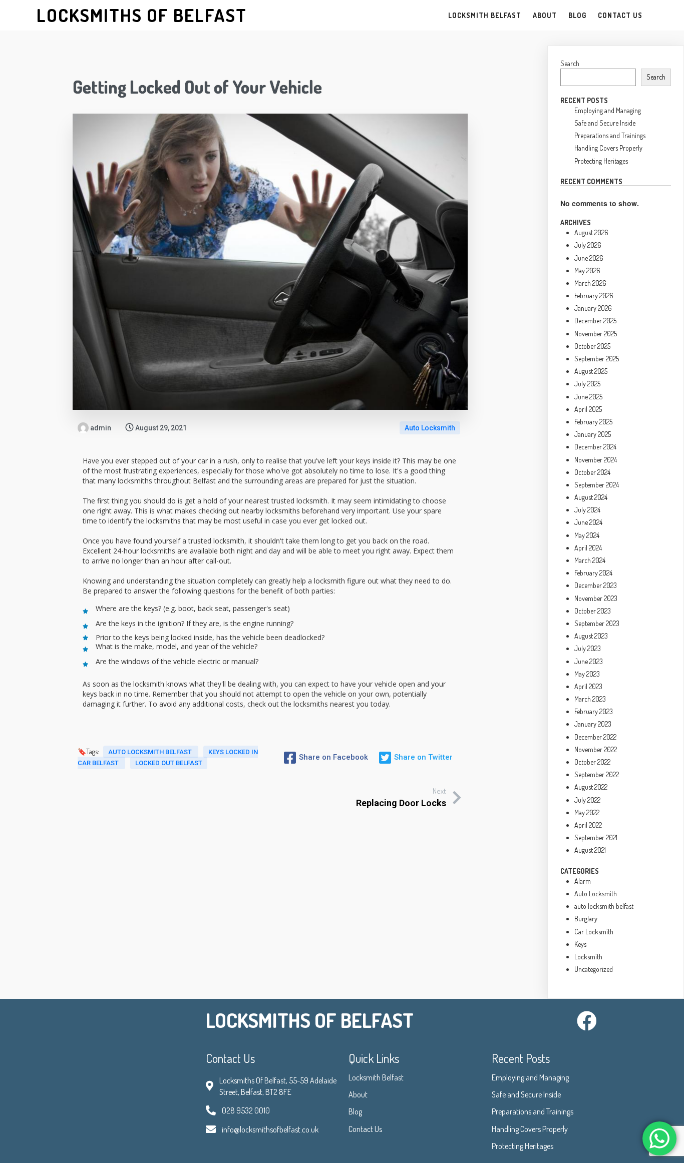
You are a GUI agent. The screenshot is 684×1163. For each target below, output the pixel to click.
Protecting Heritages (601, 161)
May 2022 (586, 812)
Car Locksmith (593, 931)
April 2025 (588, 409)
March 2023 (590, 699)
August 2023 (591, 636)
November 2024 (595, 459)
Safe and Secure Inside (604, 123)
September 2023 (596, 623)
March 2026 (590, 283)
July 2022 (587, 800)
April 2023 (588, 686)
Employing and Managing (607, 110)
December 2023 (595, 585)
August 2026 (591, 232)
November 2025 (595, 333)
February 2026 (593, 295)
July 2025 (587, 383)
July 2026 (587, 245)
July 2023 (587, 648)
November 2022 (595, 749)
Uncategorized (593, 969)
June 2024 (588, 522)
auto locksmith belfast (150, 752)
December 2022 (595, 737)
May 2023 (587, 674)
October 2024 (592, 472)
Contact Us (365, 1129)
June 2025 (588, 396)
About (358, 1094)
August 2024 (590, 497)
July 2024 (587, 509)
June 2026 (588, 258)
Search (569, 63)
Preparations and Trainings (609, 135)
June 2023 (588, 661)
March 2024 (589, 560)
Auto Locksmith (430, 428)
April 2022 (588, 825)
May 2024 (586, 535)
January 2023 (592, 724)
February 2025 (593, 421)
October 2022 (592, 762)
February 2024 (593, 572)
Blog (355, 1111)
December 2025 (595, 320)
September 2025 (596, 358)
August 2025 (590, 371)
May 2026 (587, 270)
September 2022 (596, 774)
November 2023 (595, 598)
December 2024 (595, 446)
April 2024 (588, 547)
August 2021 (590, 850)
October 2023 (592, 611)
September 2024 (596, 484)
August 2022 (590, 787)
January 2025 (592, 434)
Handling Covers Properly (608, 148)
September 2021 (595, 837)
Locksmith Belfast (376, 1077)
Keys (580, 944)
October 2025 (592, 346)
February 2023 (593, 711)
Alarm (582, 881)
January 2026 (593, 308)
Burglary (585, 918)
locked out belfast (168, 763)
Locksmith (588, 956)
